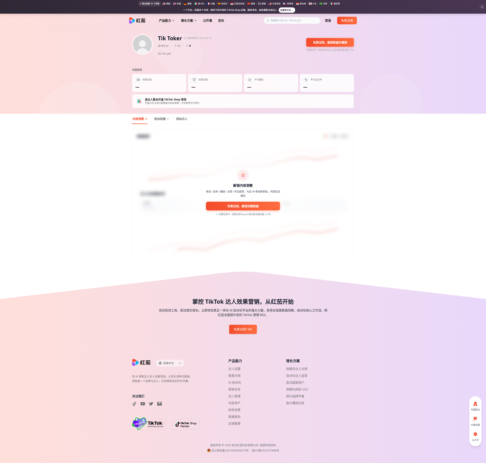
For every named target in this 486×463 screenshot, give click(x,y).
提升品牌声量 (295, 396)
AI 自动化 (234, 382)
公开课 (207, 20)
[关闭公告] (482, 6)
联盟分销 (234, 376)
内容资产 (234, 403)
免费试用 (347, 20)
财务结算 (234, 410)
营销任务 (234, 389)
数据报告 (234, 417)
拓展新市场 (286, 10)
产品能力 (165, 20)
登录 (328, 20)
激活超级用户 (295, 382)
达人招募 (234, 369)
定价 (221, 20)
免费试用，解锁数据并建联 (330, 42)
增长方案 (187, 20)
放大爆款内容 (295, 403)
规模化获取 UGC (297, 389)
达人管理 (234, 396)
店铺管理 (234, 423)
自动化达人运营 (296, 376)
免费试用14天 (243, 329)
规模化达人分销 (296, 369)
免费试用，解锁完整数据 (243, 206)
